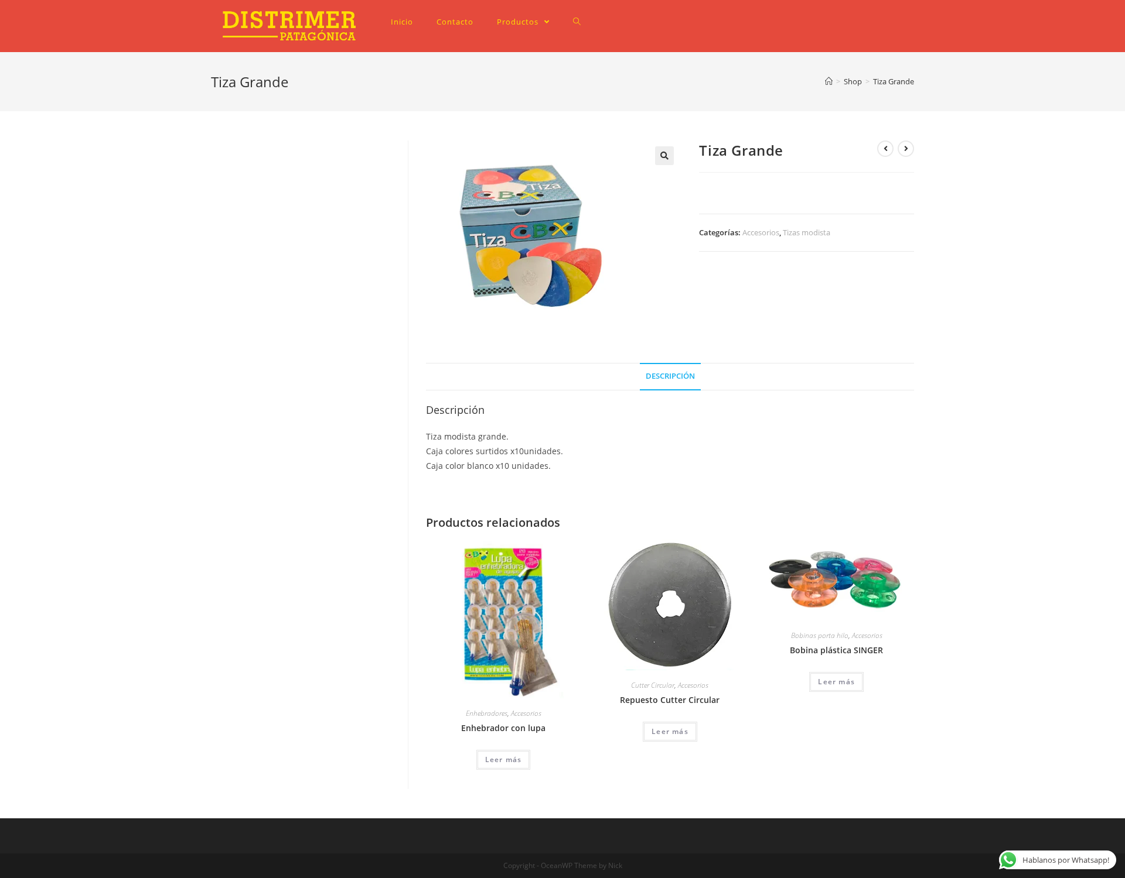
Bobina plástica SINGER (836, 650)
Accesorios (760, 232)
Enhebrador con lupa (503, 727)
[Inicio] (829, 81)
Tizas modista (806, 232)
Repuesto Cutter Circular (670, 699)
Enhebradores (486, 713)
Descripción (670, 376)
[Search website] (576, 21)
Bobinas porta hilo (819, 635)
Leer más (503, 759)
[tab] (670, 376)
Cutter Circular (652, 685)
